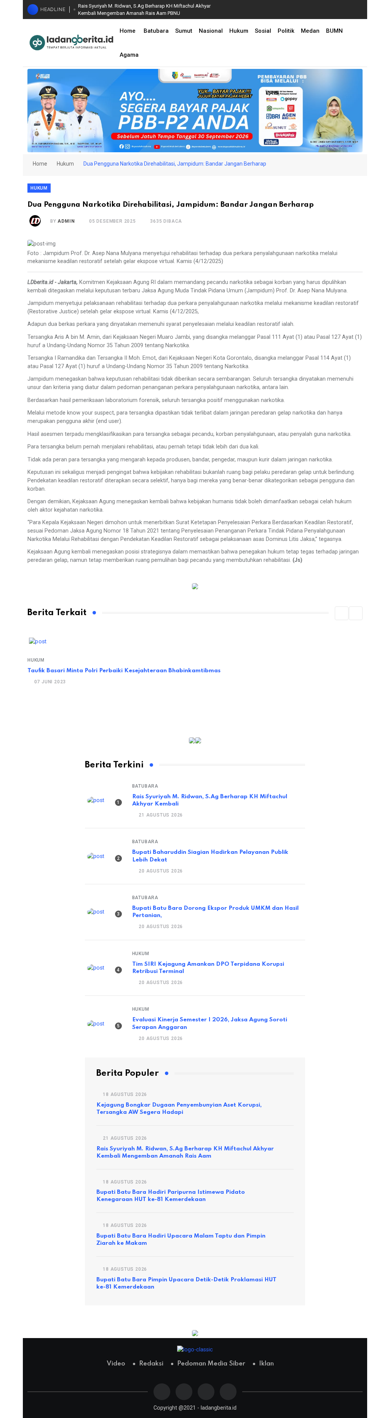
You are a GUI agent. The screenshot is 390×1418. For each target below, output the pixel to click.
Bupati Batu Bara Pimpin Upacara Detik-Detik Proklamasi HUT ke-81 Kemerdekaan (186, 1283)
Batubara (156, 30)
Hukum (238, 30)
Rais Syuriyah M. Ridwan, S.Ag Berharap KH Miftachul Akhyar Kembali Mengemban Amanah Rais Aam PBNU (144, 9)
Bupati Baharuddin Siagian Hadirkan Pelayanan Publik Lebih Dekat (210, 856)
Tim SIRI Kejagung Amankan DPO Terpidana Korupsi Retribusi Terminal (208, 968)
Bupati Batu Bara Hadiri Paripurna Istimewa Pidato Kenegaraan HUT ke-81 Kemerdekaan (170, 1196)
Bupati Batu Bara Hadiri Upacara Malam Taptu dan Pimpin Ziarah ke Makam (180, 1239)
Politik (286, 30)
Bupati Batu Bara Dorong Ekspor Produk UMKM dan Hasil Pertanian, (215, 912)
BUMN (334, 30)
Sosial (263, 30)
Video (116, 1364)
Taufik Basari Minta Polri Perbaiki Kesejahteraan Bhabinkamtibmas (124, 671)
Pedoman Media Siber (211, 1364)
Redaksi (151, 1364)
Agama (129, 54)
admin (66, 221)
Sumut (183, 30)
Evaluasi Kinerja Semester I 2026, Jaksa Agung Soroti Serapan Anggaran (209, 1023)
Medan (310, 30)
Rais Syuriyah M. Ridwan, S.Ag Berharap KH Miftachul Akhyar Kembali (209, 800)
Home (128, 30)
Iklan (266, 1364)
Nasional (211, 30)
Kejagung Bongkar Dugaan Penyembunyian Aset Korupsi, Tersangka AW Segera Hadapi (179, 1108)
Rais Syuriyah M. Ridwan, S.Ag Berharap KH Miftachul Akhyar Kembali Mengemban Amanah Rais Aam (185, 1152)
